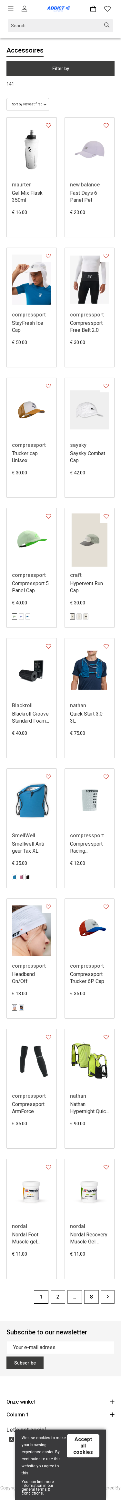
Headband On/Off (23, 977)
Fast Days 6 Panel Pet (83, 196)
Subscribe (25, 1362)
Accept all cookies (83, 1445)
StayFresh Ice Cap (27, 326)
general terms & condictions (36, 1491)
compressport (29, 315)
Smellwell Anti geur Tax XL (28, 847)
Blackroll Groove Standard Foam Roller (30, 718)
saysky (78, 445)
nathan (78, 705)
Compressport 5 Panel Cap (30, 587)
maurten (22, 185)
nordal (19, 1226)
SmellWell (23, 835)
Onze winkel (20, 1402)
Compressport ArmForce (28, 1107)
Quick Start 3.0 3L (86, 717)
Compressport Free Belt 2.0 (86, 326)
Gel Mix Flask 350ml (27, 196)
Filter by (60, 68)
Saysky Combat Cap (87, 456)
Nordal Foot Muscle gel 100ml (25, 1238)
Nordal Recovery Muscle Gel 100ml (88, 1238)
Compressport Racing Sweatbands (86, 848)
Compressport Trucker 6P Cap (87, 977)
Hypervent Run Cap (86, 587)
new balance (85, 185)
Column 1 (17, 1415)
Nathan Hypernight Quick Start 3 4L (89, 1108)
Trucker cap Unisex (25, 456)
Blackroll (22, 705)
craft (76, 575)
